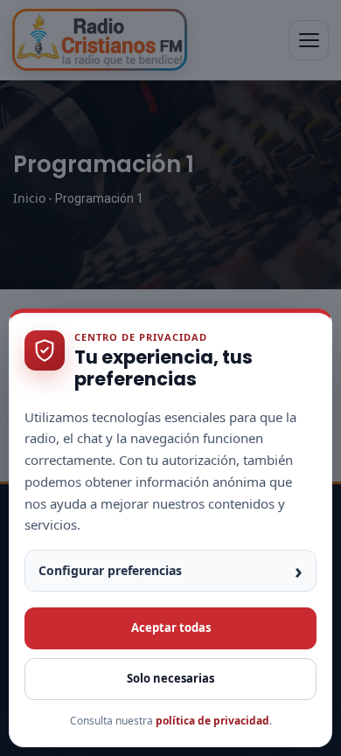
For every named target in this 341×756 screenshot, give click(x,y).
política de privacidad (212, 720)
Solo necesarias (170, 678)
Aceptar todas (171, 627)
